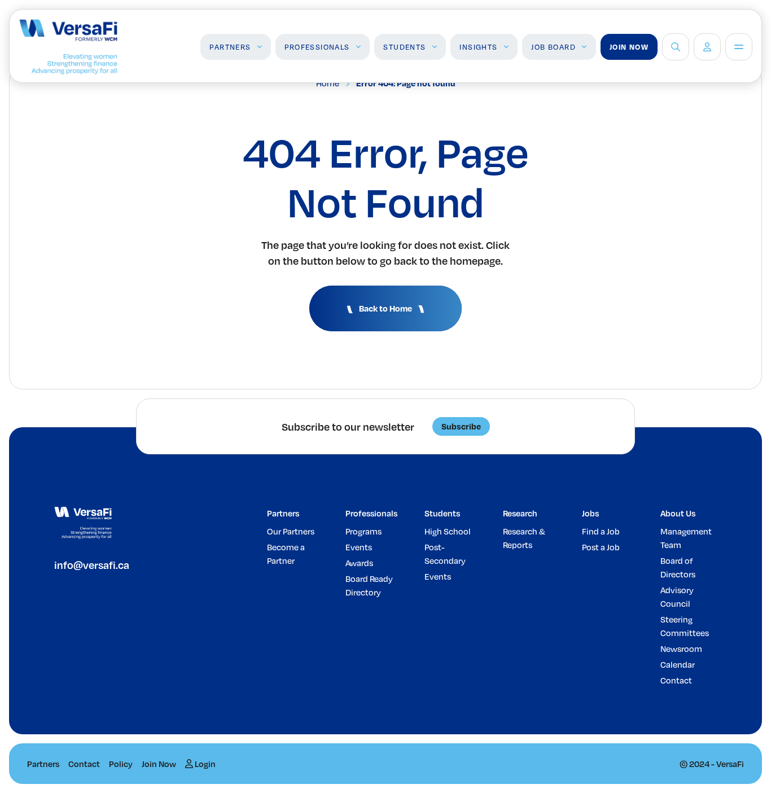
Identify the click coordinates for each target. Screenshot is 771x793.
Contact (676, 680)
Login (204, 764)
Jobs (590, 513)
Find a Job (601, 531)
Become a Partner (286, 553)
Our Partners (290, 531)
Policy (121, 764)
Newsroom (681, 648)
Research (520, 513)
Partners (230, 47)
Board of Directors (677, 567)
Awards (359, 562)
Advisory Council (677, 596)
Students (404, 47)
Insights (478, 47)
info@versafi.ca (91, 564)
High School (447, 531)
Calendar (677, 664)
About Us (677, 513)
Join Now (629, 46)
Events (358, 547)
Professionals (316, 47)
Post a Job (601, 547)
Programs (363, 531)
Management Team (686, 537)
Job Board (553, 47)
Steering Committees (684, 626)
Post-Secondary (445, 553)
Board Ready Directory (369, 585)
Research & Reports (524, 537)
